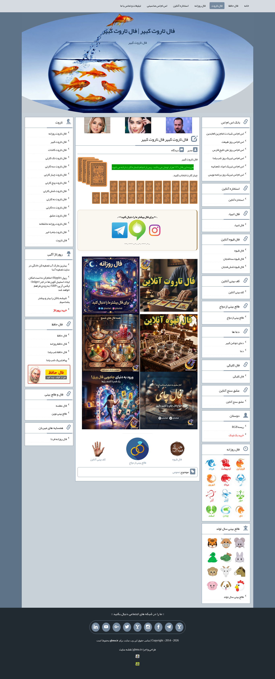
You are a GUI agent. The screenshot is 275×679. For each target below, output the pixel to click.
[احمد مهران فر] (179, 126)
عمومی (176, 472)
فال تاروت (217, 5)
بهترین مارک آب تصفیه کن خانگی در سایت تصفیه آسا (49, 267)
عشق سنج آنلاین (235, 401)
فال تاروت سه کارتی (56, 166)
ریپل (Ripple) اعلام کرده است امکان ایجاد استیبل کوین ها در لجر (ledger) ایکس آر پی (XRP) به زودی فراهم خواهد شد (49, 284)
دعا (242, 351)
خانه (246, 5)
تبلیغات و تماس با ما (130, 5)
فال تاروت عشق (58, 215)
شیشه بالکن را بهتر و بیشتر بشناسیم (54, 300)
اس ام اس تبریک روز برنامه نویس (226, 174)
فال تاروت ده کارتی (56, 207)
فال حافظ (233, 5)
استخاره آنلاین (180, 5)
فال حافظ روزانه (58, 344)
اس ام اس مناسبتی (157, 5)
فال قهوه (239, 250)
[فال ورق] (111, 401)
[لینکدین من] (96, 627)
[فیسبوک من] (158, 627)
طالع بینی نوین (59, 413)
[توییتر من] (127, 627)
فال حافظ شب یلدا (57, 352)
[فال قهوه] (168, 344)
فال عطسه (61, 405)
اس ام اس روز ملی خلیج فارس (228, 150)
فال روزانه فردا (59, 439)
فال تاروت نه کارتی (57, 199)
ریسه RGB (238, 427)
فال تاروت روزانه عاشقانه (53, 224)
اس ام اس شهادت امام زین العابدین (225, 133)
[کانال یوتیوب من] (106, 627)
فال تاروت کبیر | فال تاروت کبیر (138, 31)
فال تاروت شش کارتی (55, 191)
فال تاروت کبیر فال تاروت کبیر (164, 139)
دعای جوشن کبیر (234, 343)
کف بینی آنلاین (236, 292)
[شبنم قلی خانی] (97, 126)
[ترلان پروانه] (138, 126)
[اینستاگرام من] (148, 627)
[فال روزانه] (111, 286)
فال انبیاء (239, 225)
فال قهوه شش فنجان (232, 267)
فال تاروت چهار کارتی (55, 174)
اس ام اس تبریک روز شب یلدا (228, 158)
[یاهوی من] (179, 627)
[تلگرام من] (169, 627)
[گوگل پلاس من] (117, 627)
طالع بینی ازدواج (235, 317)
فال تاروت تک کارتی (56, 158)
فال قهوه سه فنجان (233, 258)
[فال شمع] (111, 344)
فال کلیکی (238, 376)
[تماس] (137, 627)
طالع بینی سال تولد (234, 597)
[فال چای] (168, 401)
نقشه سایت (125, 649)
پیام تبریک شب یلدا (56, 360)
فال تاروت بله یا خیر (56, 232)
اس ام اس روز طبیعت (233, 141)
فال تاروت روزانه (58, 133)
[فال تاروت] (168, 286)
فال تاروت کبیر (59, 141)
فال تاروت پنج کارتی (56, 182)
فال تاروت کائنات (57, 150)
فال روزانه (200, 5)
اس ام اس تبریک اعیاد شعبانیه (227, 166)
